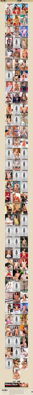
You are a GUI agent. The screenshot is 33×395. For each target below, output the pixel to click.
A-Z (20, 2)
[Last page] (19, 381)
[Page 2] (18, 381)
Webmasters (26, 390)
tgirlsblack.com (5, 392)
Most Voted (28, 2)
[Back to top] (32, 391)
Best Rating (22, 2)
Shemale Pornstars (26, 389)
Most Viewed (25, 2)
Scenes (31, 2)
